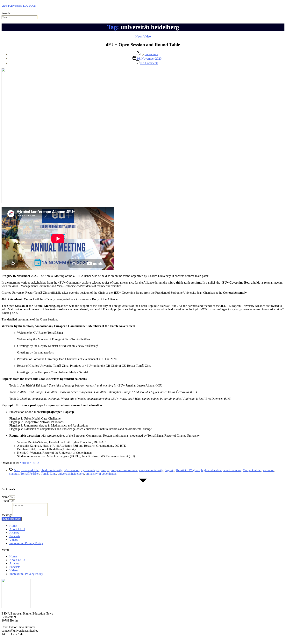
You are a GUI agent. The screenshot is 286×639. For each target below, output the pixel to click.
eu (98, 470)
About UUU (17, 529)
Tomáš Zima (48, 473)
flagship (169, 470)
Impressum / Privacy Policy (26, 543)
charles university (51, 470)
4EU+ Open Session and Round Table (143, 44)
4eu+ (17, 470)
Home (13, 525)
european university (151, 470)
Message (7, 515)
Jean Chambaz (232, 470)
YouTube (25, 462)
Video (147, 36)
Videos (13, 539)
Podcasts (14, 536)
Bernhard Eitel (30, 470)
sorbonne (268, 470)
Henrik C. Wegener (188, 470)
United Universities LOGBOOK (19, 5)
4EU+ (37, 462)
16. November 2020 (149, 58)
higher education (211, 470)
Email (5, 501)
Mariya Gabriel (252, 470)
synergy (14, 473)
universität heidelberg (71, 473)
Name (5, 497)
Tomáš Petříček (29, 473)
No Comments (149, 63)
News (139, 36)
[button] (143, 550)
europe (105, 470)
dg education (71, 470)
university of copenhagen (101, 473)
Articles (14, 532)
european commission (124, 470)
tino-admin (151, 54)
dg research (88, 470)
